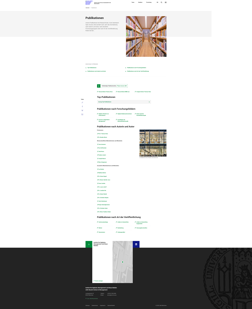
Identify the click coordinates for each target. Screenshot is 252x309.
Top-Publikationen (91, 67)
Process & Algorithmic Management (104, 120)
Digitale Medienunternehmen (125, 113)
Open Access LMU (122, 86)
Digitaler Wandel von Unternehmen (104, 114)
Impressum (102, 305)
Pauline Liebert (102, 155)
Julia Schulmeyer (103, 201)
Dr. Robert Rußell (103, 194)
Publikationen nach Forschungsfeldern (136, 67)
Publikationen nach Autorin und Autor (96, 71)
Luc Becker (101, 169)
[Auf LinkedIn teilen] (82, 114)
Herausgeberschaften (141, 228)
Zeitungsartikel (121, 232)
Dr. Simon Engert (103, 176)
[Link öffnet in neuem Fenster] (112, 262)
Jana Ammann (102, 144)
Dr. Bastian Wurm (103, 137)
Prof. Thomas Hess (103, 133)
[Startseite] (89, 244)
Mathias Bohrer (102, 172)
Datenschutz (95, 305)
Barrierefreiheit (111, 305)
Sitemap (88, 305)
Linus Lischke (102, 183)
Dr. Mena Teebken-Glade (105, 211)
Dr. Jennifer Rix (102, 190)
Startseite (87, 7)
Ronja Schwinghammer (104, 204)
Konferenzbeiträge (103, 222)
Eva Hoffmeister (102, 148)
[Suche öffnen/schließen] (161, 2)
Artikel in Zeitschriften (123, 222)
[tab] (124, 102)
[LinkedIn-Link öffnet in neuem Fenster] (136, 244)
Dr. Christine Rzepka (103, 197)
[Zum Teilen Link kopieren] (82, 102)
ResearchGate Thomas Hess (106, 91)
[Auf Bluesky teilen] (82, 110)
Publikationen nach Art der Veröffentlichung (138, 71)
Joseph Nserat (102, 158)
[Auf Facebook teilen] (82, 106)
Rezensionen (102, 232)
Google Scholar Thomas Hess (143, 91)
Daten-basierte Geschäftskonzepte (141, 114)
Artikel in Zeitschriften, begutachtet (142, 222)
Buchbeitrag (121, 228)
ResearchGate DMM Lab (123, 91)
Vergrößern (165, 55)
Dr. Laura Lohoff (103, 187)
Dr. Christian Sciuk (103, 208)
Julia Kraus (101, 151)
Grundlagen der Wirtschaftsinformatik (123, 120)
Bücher (100, 228)
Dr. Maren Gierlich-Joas (104, 179)
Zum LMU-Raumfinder (92, 298)
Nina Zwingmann (103, 162)
